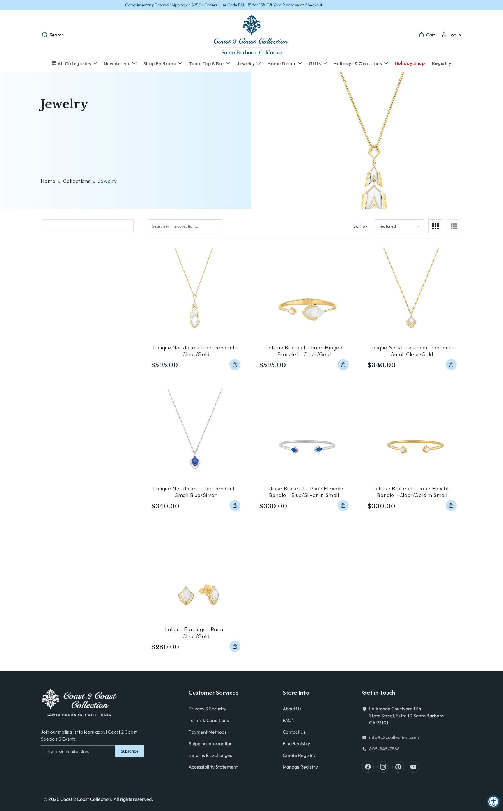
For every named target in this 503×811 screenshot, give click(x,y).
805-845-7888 (384, 749)
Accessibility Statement (213, 767)
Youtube (413, 767)
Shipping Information (211, 743)
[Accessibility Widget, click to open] (493, 801)
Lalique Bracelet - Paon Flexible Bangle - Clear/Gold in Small (412, 491)
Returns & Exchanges (210, 755)
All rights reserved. (133, 799)
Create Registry (299, 755)
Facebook (368, 767)
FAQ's (289, 720)
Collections (77, 181)
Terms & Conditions (209, 720)
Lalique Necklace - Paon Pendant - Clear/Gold (196, 351)
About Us (292, 708)
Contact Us (294, 732)
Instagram (383, 767)
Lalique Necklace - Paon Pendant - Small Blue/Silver (196, 491)
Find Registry (296, 743)
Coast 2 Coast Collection (85, 799)
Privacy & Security (207, 708)
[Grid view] (435, 226)
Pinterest (398, 767)
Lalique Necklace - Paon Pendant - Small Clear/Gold (412, 351)
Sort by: (361, 226)
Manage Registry (300, 767)
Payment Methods (207, 732)
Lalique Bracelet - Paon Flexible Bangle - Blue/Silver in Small (304, 491)
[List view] (454, 226)
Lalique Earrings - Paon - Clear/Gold (196, 632)
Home (48, 181)
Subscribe (130, 751)
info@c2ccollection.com (394, 737)
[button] (53, 35)
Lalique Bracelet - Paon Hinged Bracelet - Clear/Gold (303, 351)
